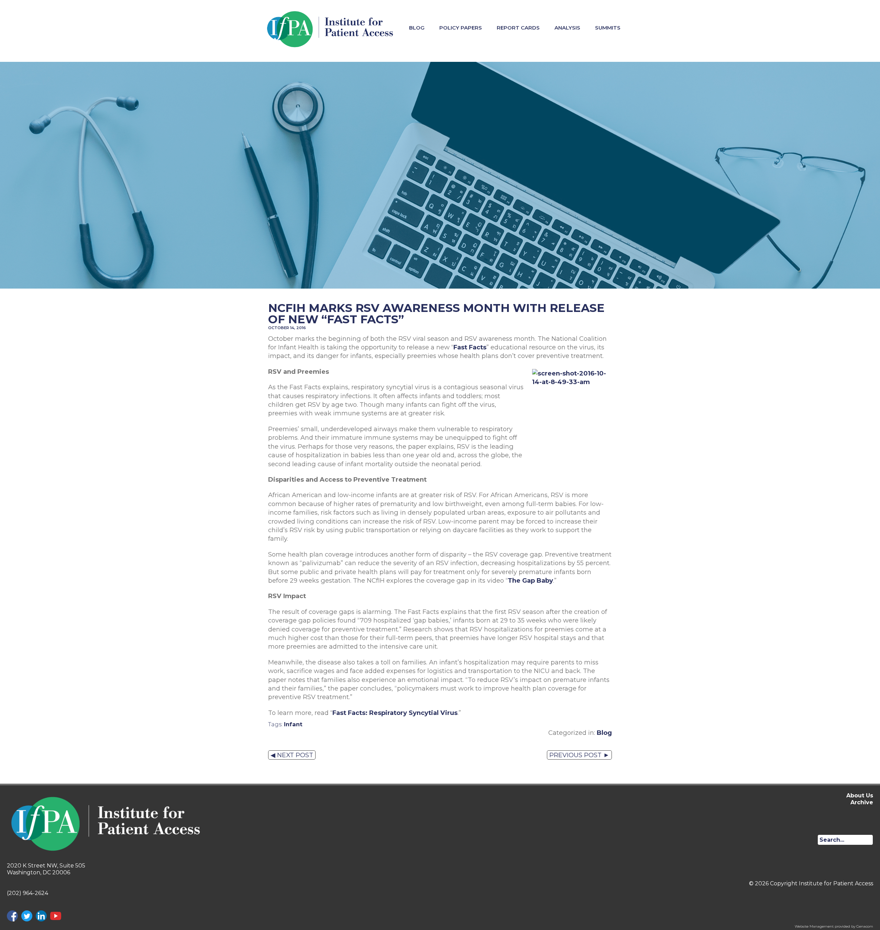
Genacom (864, 926)
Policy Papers (460, 27)
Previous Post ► (579, 755)
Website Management (814, 926)
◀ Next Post (292, 755)
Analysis (567, 27)
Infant (293, 724)
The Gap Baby (530, 580)
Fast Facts (469, 347)
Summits (607, 27)
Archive (861, 802)
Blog (417, 27)
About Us (859, 795)
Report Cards (518, 27)
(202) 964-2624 (27, 893)
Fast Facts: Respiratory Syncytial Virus (395, 713)
